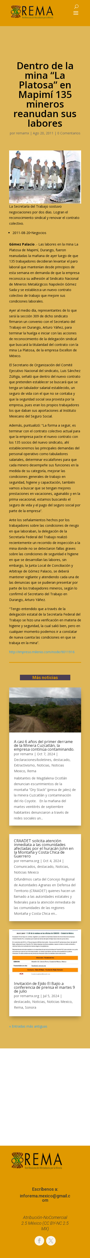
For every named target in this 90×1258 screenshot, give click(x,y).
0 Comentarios (68, 133)
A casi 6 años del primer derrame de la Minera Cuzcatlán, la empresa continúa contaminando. (44, 745)
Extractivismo (24, 765)
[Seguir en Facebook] (39, 1241)
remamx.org (29, 860)
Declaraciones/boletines (32, 759)
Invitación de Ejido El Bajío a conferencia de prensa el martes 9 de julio (44, 987)
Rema (31, 771)
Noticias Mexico (26, 872)
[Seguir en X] (51, 1241)
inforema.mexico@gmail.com (45, 1198)
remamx (22, 133)
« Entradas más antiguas (28, 1026)
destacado (61, 759)
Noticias (43, 765)
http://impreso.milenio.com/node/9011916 (42, 652)
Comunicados (24, 866)
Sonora (30, 1007)
